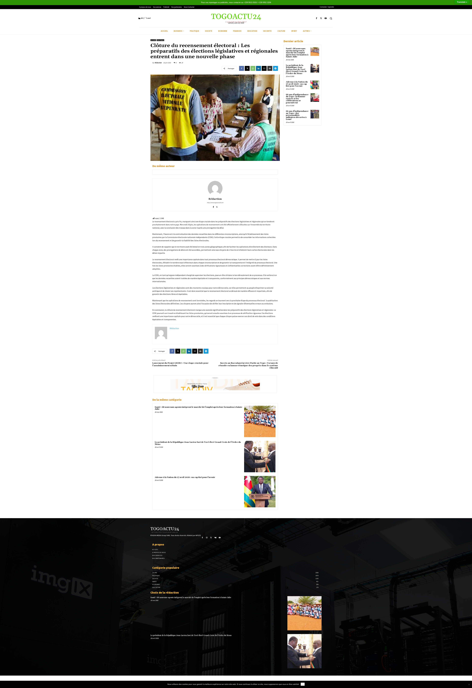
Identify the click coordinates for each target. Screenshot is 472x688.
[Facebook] (316, 18)
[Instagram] (206, 537)
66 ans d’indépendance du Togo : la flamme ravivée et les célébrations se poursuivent (297, 98)
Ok (303, 684)
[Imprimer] (269, 68)
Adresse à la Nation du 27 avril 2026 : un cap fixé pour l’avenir (185, 477)
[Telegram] (275, 68)
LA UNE (153, 40)
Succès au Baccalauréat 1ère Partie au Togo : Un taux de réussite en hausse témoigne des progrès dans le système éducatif (248, 365)
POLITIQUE (160, 40)
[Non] (469, 684)
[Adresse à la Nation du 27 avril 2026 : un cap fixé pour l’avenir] (259, 491)
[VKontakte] (215, 537)
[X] (321, 18)
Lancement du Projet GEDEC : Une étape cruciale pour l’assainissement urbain (180, 364)
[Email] (264, 68)
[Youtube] (325, 18)
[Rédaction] (215, 188)
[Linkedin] (258, 68)
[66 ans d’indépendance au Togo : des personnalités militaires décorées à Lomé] (314, 114)
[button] (331, 18)
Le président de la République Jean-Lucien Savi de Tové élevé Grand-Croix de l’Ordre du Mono (198, 443)
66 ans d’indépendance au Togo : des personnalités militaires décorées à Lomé (297, 115)
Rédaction (158, 63)
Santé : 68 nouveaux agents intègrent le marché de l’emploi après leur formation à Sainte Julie (198, 408)
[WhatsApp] (252, 68)
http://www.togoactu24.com (215, 202)
